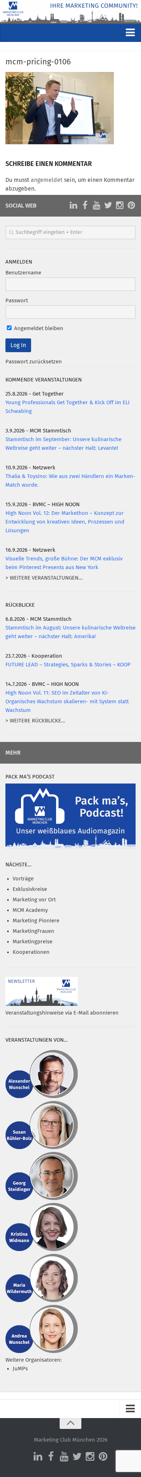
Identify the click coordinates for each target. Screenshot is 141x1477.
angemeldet (47, 180)
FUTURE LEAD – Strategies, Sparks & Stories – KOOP (68, 664)
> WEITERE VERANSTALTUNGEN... (44, 578)
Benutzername (23, 273)
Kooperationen (31, 952)
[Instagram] (119, 205)
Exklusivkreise (30, 889)
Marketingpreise (32, 941)
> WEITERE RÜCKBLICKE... (35, 720)
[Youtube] (96, 205)
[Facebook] (85, 205)
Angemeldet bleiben (38, 328)
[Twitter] (108, 205)
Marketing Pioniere (36, 920)
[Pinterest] (131, 205)
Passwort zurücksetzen (33, 361)
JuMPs (20, 1368)
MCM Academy (30, 910)
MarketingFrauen (33, 931)
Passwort (16, 300)
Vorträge (23, 878)
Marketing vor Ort (34, 899)
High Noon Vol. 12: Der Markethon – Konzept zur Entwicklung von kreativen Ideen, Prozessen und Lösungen (64, 522)
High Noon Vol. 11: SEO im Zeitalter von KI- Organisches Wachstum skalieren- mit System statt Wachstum (67, 701)
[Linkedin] (73, 205)
